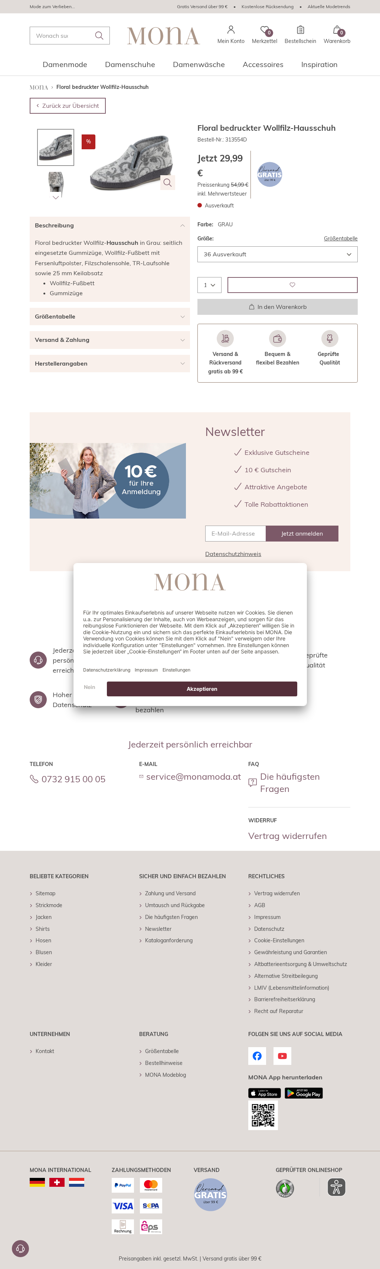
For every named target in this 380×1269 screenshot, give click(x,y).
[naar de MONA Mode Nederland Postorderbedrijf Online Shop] (76, 1182)
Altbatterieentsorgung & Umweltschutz (300, 964)
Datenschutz (269, 929)
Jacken (44, 917)
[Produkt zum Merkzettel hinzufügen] (292, 285)
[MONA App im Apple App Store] (264, 1093)
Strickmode (49, 905)
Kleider (44, 964)
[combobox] (70, 35)
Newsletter (158, 929)
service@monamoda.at (193, 776)
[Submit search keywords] (99, 35)
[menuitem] (65, 67)
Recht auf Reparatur (278, 1011)
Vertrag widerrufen (287, 835)
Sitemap (45, 893)
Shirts (43, 929)
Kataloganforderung (169, 940)
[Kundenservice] (20, 1248)
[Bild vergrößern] (167, 182)
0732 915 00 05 (73, 779)
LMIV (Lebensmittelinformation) (291, 988)
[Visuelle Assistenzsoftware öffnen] (333, 1187)
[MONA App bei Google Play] (304, 1093)
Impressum (267, 917)
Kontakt (45, 1051)
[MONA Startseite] (163, 36)
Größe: (205, 238)
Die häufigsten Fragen (290, 783)
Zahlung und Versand (170, 893)
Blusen (44, 952)
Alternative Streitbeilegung (286, 976)
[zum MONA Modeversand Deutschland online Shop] (37, 1182)
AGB (259, 905)
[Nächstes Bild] (55, 197)
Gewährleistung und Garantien (290, 952)
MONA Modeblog (165, 1075)
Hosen (43, 940)
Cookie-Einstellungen (279, 940)
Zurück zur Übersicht (70, 105)
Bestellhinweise (164, 1063)
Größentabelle (341, 238)
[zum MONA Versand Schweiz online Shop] (57, 1182)
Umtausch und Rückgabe (175, 905)
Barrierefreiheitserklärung (284, 999)
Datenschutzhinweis (233, 553)
